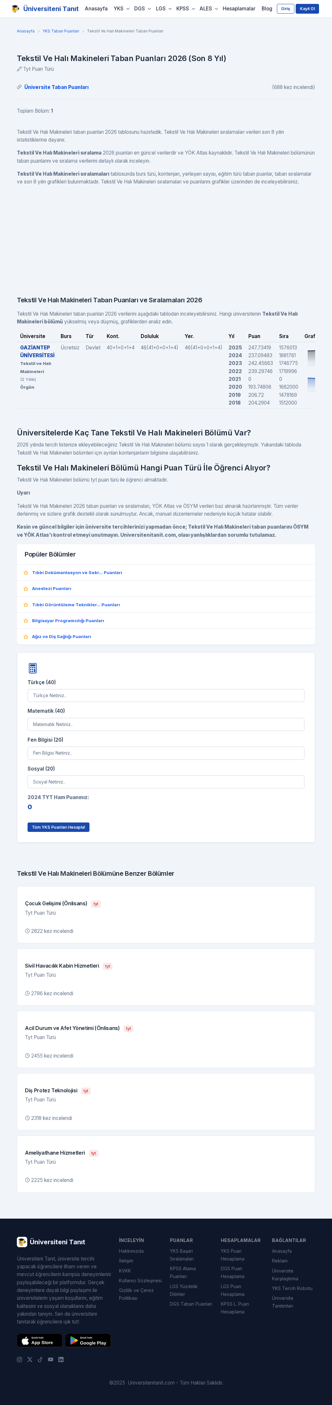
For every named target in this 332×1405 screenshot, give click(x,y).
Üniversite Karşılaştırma (285, 1274)
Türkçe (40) (42, 682)
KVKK (125, 1270)
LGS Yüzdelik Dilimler (184, 1290)
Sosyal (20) (41, 769)
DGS (139, 9)
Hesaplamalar (239, 9)
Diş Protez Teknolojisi (51, 1090)
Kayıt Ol (307, 8)
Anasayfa (96, 9)
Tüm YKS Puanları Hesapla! (58, 827)
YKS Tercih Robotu (292, 1288)
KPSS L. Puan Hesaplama (235, 1307)
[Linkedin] (61, 1359)
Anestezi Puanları (51, 588)
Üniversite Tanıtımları (282, 1302)
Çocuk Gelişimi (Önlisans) (56, 903)
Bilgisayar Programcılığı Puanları (68, 620)
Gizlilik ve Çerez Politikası (136, 1294)
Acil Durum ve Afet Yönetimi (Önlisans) (72, 1028)
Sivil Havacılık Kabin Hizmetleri (62, 965)
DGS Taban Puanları (191, 1304)
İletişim (126, 1260)
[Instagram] (19, 1359)
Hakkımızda (131, 1251)
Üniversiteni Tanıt (51, 9)
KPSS (182, 9)
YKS (119, 9)
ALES (206, 9)
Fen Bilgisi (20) (45, 740)
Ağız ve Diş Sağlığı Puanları (61, 636)
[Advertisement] (166, 236)
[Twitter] (29, 1359)
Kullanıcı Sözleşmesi (140, 1280)
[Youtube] (50, 1359)
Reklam (280, 1260)
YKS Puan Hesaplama (232, 1254)
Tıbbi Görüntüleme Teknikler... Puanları (76, 604)
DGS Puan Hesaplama (232, 1272)
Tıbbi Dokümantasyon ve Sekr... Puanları (77, 572)
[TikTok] (40, 1359)
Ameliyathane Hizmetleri (55, 1152)
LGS (161, 9)
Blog (267, 9)
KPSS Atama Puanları (183, 1272)
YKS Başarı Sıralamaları (182, 1254)
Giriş (285, 8)
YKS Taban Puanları (60, 31)
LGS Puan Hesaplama (232, 1290)
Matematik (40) (46, 711)
